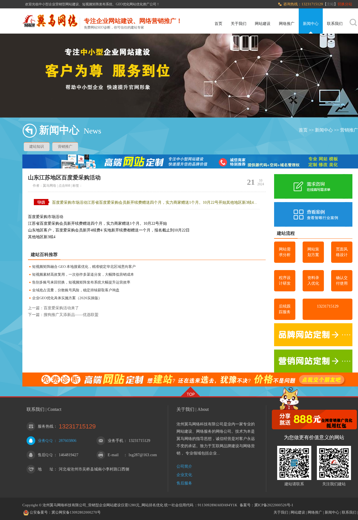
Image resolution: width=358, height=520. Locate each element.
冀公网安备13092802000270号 (76, 512)
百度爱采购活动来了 (61, 308)
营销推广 (349, 130)
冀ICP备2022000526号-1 (273, 505)
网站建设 (262, 24)
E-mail (113, 455)
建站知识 (36, 146)
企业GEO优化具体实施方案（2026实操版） (67, 298)
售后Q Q (45, 455)
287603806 (67, 441)
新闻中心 (311, 24)
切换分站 (345, 4)
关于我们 (238, 24)
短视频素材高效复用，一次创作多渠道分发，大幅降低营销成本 (83, 274)
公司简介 (184, 466)
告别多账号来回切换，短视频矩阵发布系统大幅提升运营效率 (81, 282)
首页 (218, 24)
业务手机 (115, 441)
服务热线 (45, 426)
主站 (330, 4)
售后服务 (184, 483)
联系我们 (335, 24)
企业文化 (184, 475)
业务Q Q (45, 441)
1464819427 (68, 455)
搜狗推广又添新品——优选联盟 (71, 315)
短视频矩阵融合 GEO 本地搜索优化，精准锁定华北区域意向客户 (84, 266)
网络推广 (287, 24)
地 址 (45, 469)
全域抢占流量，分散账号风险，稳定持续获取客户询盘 (75, 290)
